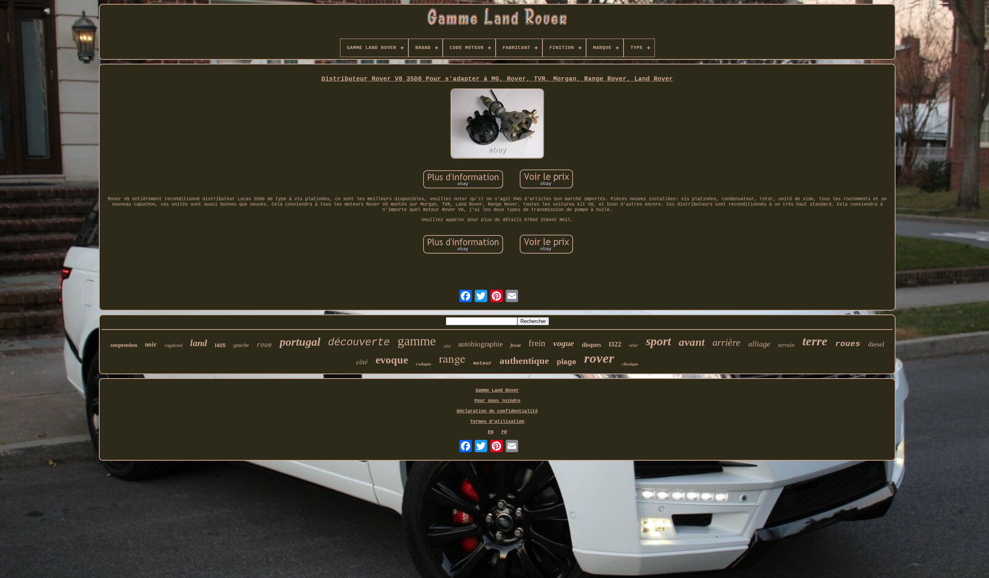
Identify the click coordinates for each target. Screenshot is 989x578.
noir (151, 344)
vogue (563, 343)
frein (536, 343)
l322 (615, 344)
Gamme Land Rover (497, 390)
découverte (359, 342)
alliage (759, 344)
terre (815, 341)
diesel (876, 344)
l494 (447, 346)
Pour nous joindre (497, 401)
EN (490, 432)
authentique (524, 360)
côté (362, 362)
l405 (220, 345)
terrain (786, 345)
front (515, 345)
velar (633, 345)
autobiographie (480, 344)
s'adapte (423, 364)
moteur (482, 363)
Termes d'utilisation (497, 421)
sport (658, 341)
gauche (241, 345)
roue (264, 344)
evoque (392, 360)
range (452, 358)
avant (692, 342)
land (198, 343)
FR (504, 432)
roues (847, 344)
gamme (417, 341)
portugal (300, 341)
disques (591, 344)
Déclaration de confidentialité (497, 411)
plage (566, 362)
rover (599, 358)
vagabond (173, 345)
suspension (123, 345)
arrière (726, 342)
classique (630, 364)
